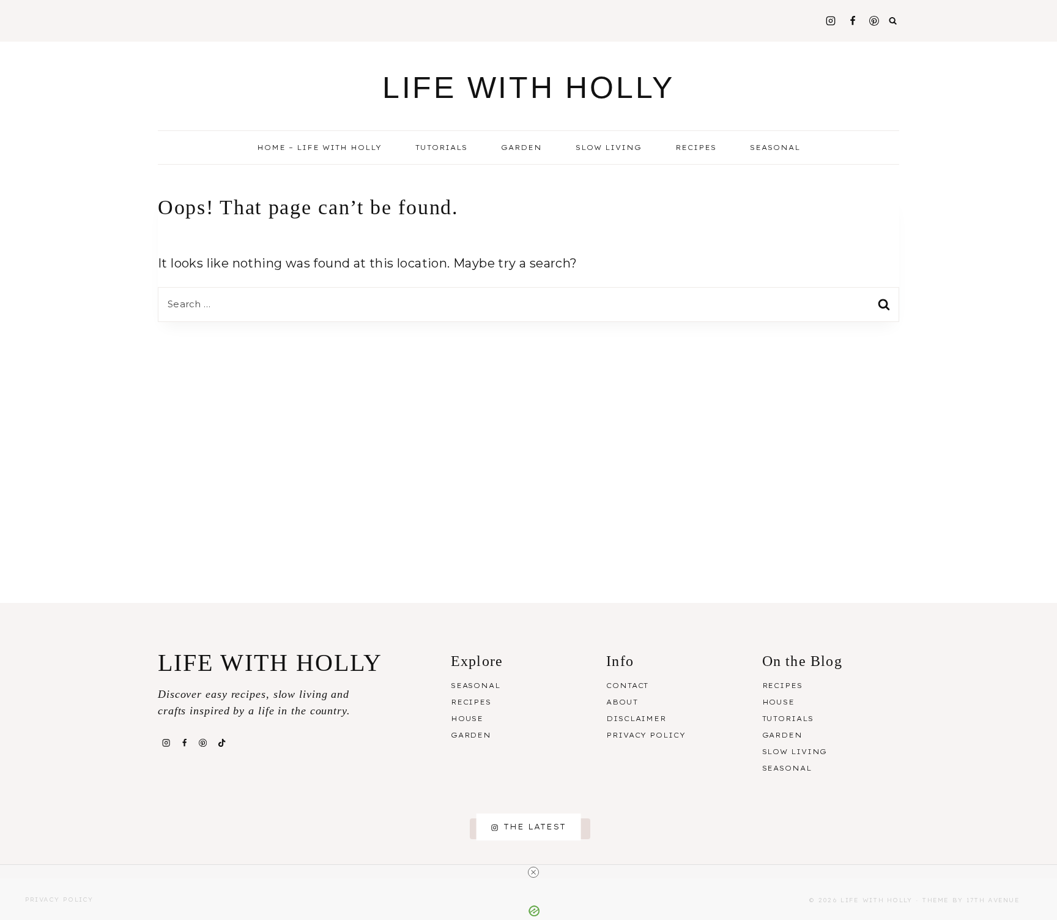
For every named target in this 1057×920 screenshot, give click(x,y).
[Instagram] (830, 21)
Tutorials (441, 147)
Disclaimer (636, 718)
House (467, 718)
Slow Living (609, 147)
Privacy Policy (645, 735)
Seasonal (475, 685)
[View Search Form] (893, 20)
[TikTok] (221, 742)
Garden (521, 147)
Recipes (471, 702)
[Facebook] (852, 21)
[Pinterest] (874, 21)
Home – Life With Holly (319, 147)
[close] (533, 872)
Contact (627, 685)
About (621, 702)
